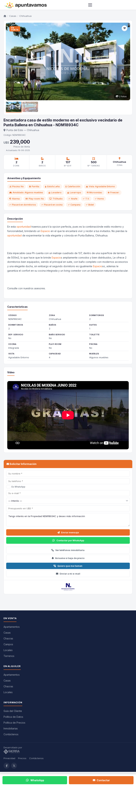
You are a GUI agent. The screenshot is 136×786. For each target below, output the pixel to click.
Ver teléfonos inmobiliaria (69, 550)
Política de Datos (13, 716)
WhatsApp (37, 780)
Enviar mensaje (70, 532)
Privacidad (9, 758)
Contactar (103, 780)
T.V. (87, 198)
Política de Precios (14, 722)
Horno (100, 198)
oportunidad (23, 226)
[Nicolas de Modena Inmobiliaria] (68, 587)
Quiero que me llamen (69, 565)
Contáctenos (11, 734)
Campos (8, 644)
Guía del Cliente (13, 710)
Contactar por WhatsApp (70, 540)
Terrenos (9, 655)
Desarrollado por (13, 747)
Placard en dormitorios (24, 204)
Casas (12, 15)
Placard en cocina (53, 204)
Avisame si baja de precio (69, 558)
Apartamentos (12, 626)
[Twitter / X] (14, 766)
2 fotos (123, 96)
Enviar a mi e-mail (70, 573)
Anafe (74, 198)
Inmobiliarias (11, 728)
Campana (75, 204)
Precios (22, 758)
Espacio (45, 231)
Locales (8, 650)
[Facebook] (7, 766)
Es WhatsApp (18, 486)
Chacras (8, 638)
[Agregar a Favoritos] (124, 28)
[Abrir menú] (90, 4)
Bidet (91, 204)
